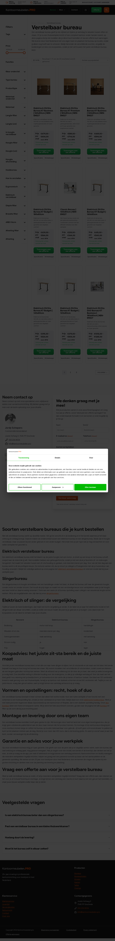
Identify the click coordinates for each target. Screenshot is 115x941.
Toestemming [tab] (23, 458)
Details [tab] (57, 458)
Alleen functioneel (25, 487)
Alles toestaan (90, 487)
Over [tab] (91, 458)
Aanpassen (56, 487)
